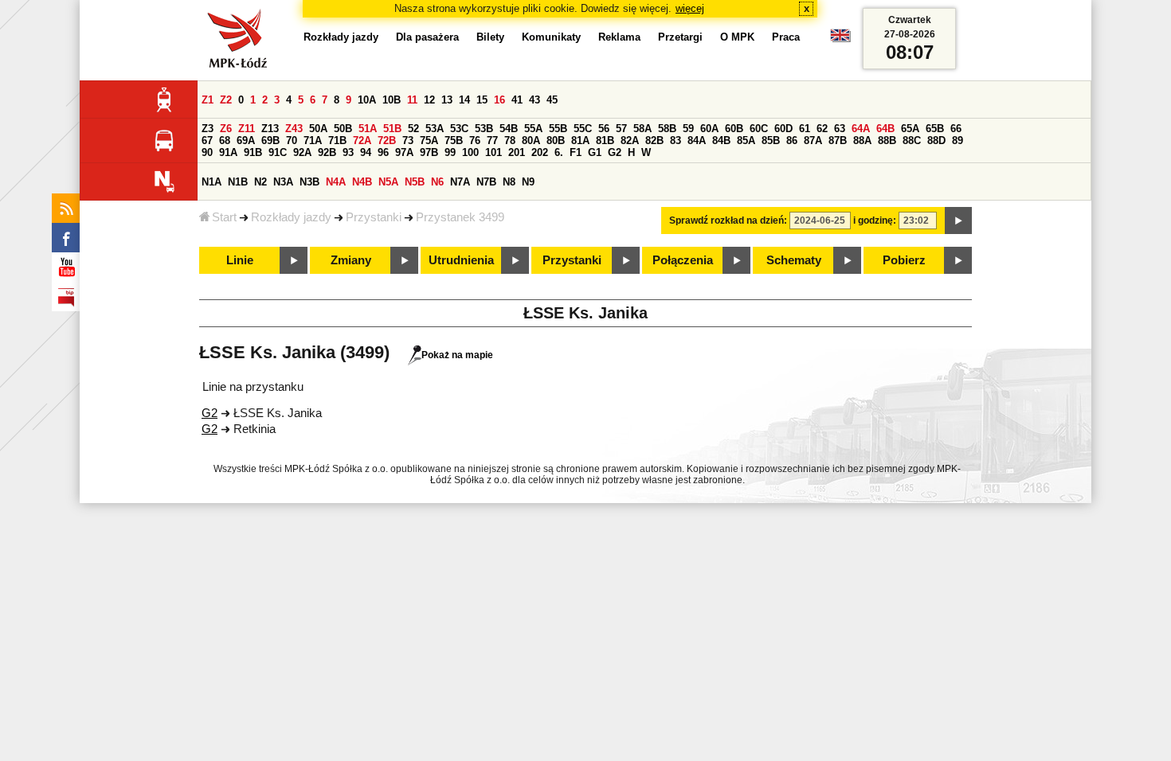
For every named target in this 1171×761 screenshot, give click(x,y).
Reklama (619, 37)
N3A (283, 182)
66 (955, 129)
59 (688, 129)
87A (813, 140)
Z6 (226, 129)
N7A (460, 182)
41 (517, 100)
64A (861, 129)
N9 (528, 182)
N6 (437, 182)
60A (709, 129)
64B (885, 129)
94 (365, 152)
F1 (576, 152)
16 (499, 100)
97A (404, 152)
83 (675, 140)
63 (839, 129)
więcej (690, 8)
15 (482, 100)
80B (555, 140)
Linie (239, 260)
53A (434, 129)
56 (603, 129)
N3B (309, 182)
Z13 (270, 129)
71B (337, 140)
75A (429, 140)
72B (387, 140)
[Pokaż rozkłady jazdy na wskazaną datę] (958, 220)
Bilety (490, 37)
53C (459, 129)
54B (508, 129)
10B (391, 100)
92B (327, 152)
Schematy (793, 260)
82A (630, 140)
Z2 (226, 100)
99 (450, 152)
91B (253, 152)
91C (277, 152)
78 (509, 140)
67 (207, 140)
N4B (362, 182)
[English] (840, 39)
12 (429, 100)
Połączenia (682, 260)
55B (558, 129)
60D (783, 129)
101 (493, 152)
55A (533, 129)
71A (313, 140)
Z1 (207, 100)
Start (224, 217)
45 (552, 100)
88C (912, 140)
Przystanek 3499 (460, 217)
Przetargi (680, 37)
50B (343, 129)
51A (367, 129)
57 (621, 129)
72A (362, 140)
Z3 (207, 129)
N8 (509, 182)
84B (721, 140)
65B (935, 129)
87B (837, 140)
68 (224, 140)
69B (270, 140)
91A (228, 152)
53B (484, 129)
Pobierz (904, 260)
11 (412, 100)
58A (642, 129)
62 (822, 129)
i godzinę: (874, 220)
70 (291, 140)
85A (746, 140)
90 (207, 152)
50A (318, 129)
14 (464, 100)
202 (539, 152)
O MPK (737, 37)
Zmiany (351, 260)
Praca (786, 37)
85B (771, 140)
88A (862, 140)
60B (734, 129)
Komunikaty (551, 37)
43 (534, 100)
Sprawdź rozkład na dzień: (728, 220)
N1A (211, 182)
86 (791, 140)
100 (470, 152)
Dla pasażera (427, 37)
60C (759, 129)
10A (367, 100)
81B (605, 140)
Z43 (294, 129)
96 (383, 152)
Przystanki (373, 217)
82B (654, 140)
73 (407, 140)
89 (957, 140)
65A (910, 129)
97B (429, 152)
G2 (614, 152)
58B (667, 129)
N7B (486, 182)
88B (887, 140)
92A (302, 152)
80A (531, 140)
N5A (388, 182)
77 (492, 140)
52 (413, 129)
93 (348, 152)
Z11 (246, 129)
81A (580, 140)
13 (446, 100)
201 (516, 152)
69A (246, 140)
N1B (238, 182)
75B (454, 140)
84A (696, 140)
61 (804, 129)
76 (474, 140)
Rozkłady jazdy (291, 217)
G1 (594, 152)
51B (392, 129)
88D (936, 140)
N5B (415, 182)
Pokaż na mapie (457, 355)
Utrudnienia (461, 260)
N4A (336, 182)
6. (558, 152)
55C (583, 129)
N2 (260, 182)
